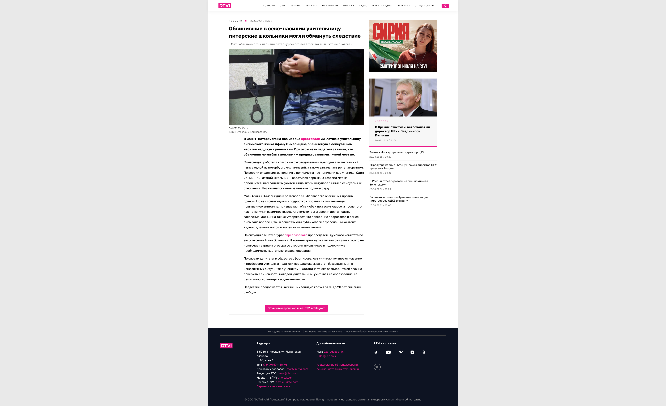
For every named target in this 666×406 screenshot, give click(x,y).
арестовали (310, 139)
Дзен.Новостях (334, 351)
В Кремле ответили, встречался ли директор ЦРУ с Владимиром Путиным (402, 131)
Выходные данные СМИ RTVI (284, 331)
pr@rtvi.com (285, 377)
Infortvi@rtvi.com (297, 369)
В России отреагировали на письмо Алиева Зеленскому (398, 182)
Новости (269, 6)
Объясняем (330, 6)
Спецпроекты (424, 6)
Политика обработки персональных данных (372, 331)
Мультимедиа (382, 6)
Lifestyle (403, 6)
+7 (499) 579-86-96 (275, 364)
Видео (363, 6)
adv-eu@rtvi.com (287, 382)
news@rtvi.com (287, 373)
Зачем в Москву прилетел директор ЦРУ (396, 152)
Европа (296, 6)
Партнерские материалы (273, 386)
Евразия (312, 6)
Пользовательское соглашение (323, 331)
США (283, 6)
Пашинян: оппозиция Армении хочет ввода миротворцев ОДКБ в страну (398, 199)
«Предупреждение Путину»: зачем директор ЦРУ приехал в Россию (403, 166)
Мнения (348, 6)
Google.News (327, 356)
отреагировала (296, 235)
